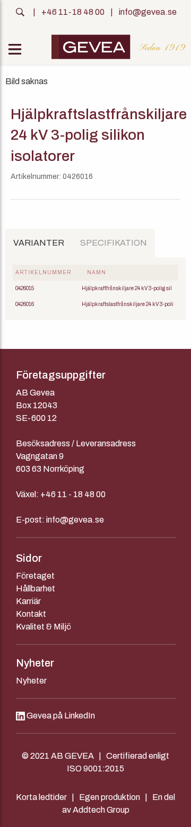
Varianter (38, 242)
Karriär (28, 601)
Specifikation (113, 242)
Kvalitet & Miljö (43, 626)
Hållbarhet (35, 588)
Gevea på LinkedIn (60, 715)
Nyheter (31, 680)
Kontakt (31, 613)
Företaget (35, 575)
